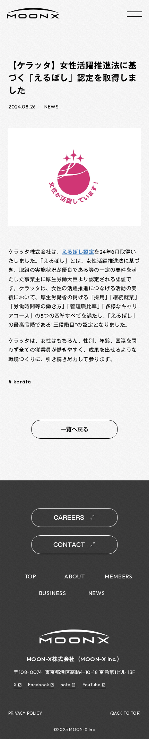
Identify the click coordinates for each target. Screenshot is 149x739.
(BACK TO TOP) (125, 713)
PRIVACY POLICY (25, 713)
